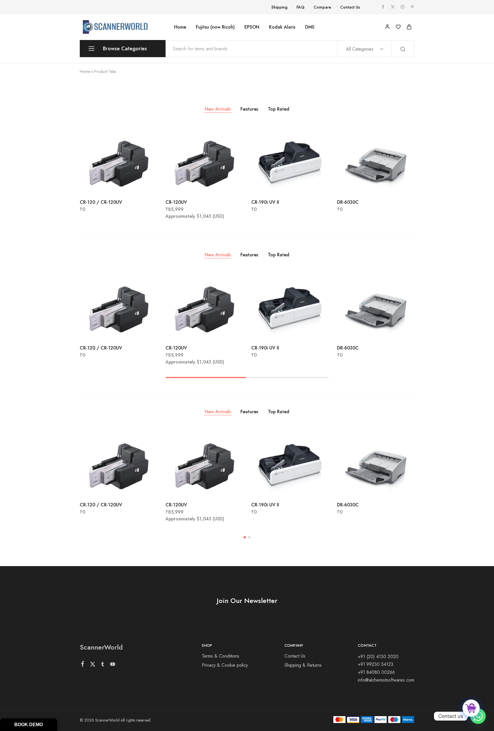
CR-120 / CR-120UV (101, 202)
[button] (189, 185)
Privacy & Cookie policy (225, 665)
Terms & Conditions (220, 656)
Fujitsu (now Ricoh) (215, 27)
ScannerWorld (101, 647)
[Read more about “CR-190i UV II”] (274, 185)
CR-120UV (176, 202)
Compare (322, 7)
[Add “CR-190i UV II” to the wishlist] (304, 185)
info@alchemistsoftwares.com (386, 680)
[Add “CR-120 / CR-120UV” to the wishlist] (133, 185)
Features (249, 109)
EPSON (251, 27)
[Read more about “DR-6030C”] (360, 185)
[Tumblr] (103, 665)
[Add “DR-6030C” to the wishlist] (390, 185)
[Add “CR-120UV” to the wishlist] (218, 185)
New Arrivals (218, 109)
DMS (309, 27)
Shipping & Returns (303, 665)
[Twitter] (93, 665)
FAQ (300, 7)
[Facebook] (83, 665)
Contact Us (350, 7)
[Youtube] (113, 665)
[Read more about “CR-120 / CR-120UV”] (103, 185)
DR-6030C (348, 202)
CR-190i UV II (265, 202)
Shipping (279, 7)
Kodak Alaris (282, 27)
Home (180, 27)
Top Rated (278, 109)
